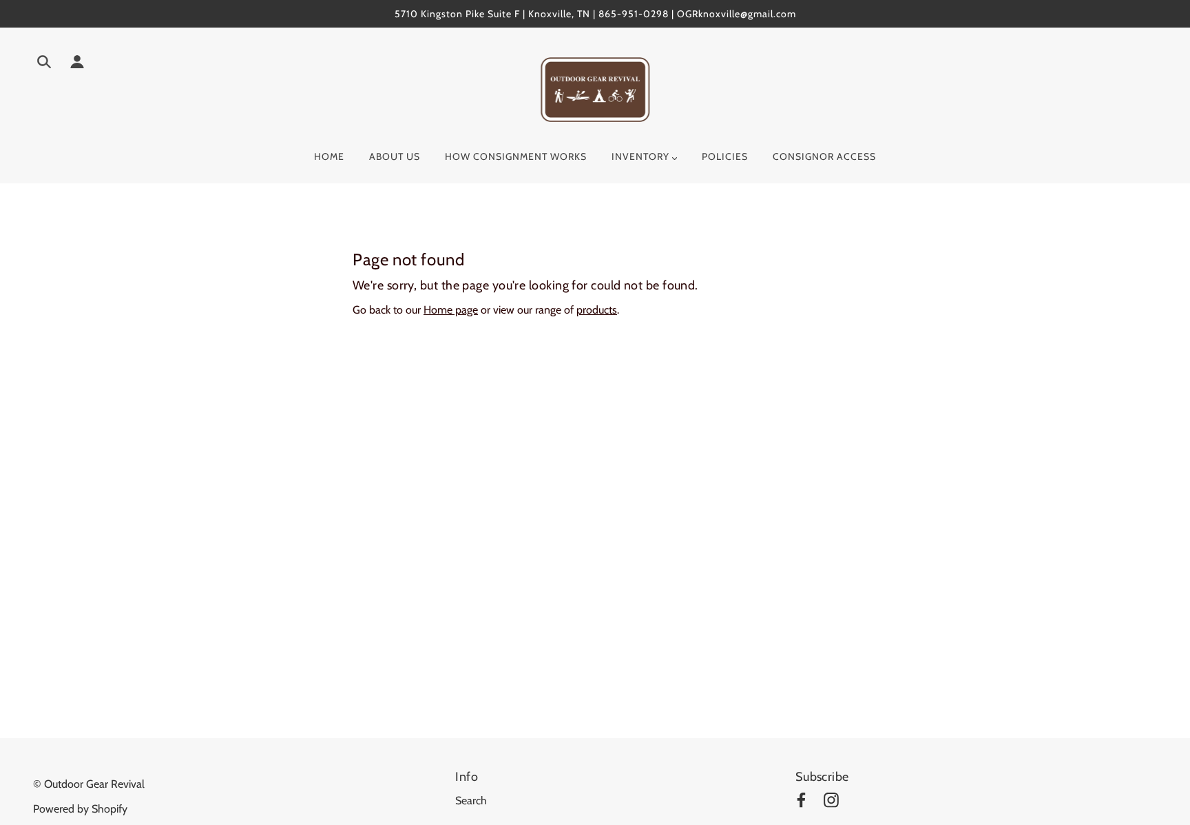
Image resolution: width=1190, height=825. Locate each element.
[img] (44, 64)
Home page (451, 309)
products (596, 309)
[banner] (595, 88)
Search (471, 800)
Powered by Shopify (80, 808)
